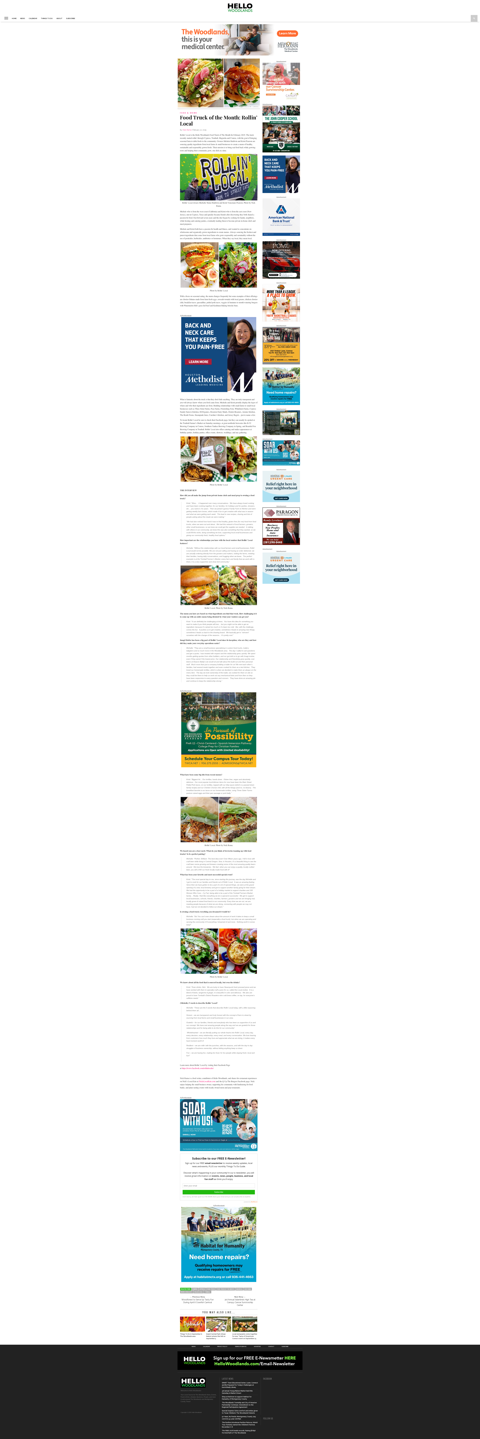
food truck (211, 1289)
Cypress (202, 1289)
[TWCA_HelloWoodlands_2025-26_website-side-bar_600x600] (218, 766)
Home (14, 18)
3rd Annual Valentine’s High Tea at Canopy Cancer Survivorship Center (239, 1302)
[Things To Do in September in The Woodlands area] (192, 1331)
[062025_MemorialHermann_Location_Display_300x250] (281, 501)
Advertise (257, 1346)
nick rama (247, 1289)
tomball (207, 1292)
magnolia (239, 1289)
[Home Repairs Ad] (218, 1281)
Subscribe (70, 18)
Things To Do (47, 18)
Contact (271, 1346)
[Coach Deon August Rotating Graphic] (281, 321)
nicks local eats (186, 1292)
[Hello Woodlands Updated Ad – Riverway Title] (281, 434)
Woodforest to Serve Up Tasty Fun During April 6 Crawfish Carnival (198, 1301)
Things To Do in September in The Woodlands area (191, 1335)
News (22, 18)
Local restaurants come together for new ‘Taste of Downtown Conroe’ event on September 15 (244, 1336)
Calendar (33, 18)
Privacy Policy (222, 1346)
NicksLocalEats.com (207, 1081)
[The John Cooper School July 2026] (281, 152)
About (59, 18)
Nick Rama (187, 130)
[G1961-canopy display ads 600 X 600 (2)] (281, 100)
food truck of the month (225, 1289)
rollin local (198, 1292)
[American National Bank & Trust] (281, 235)
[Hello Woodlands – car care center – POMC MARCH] (281, 278)
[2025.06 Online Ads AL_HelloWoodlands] (281, 364)
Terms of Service (240, 1346)
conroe (194, 1289)
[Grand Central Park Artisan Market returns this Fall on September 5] (218, 1331)
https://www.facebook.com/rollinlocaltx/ (198, 1068)
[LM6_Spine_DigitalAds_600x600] (218, 391)
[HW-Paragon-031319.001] (281, 544)
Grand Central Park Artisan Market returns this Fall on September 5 (216, 1336)
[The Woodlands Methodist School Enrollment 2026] (219, 1150)
